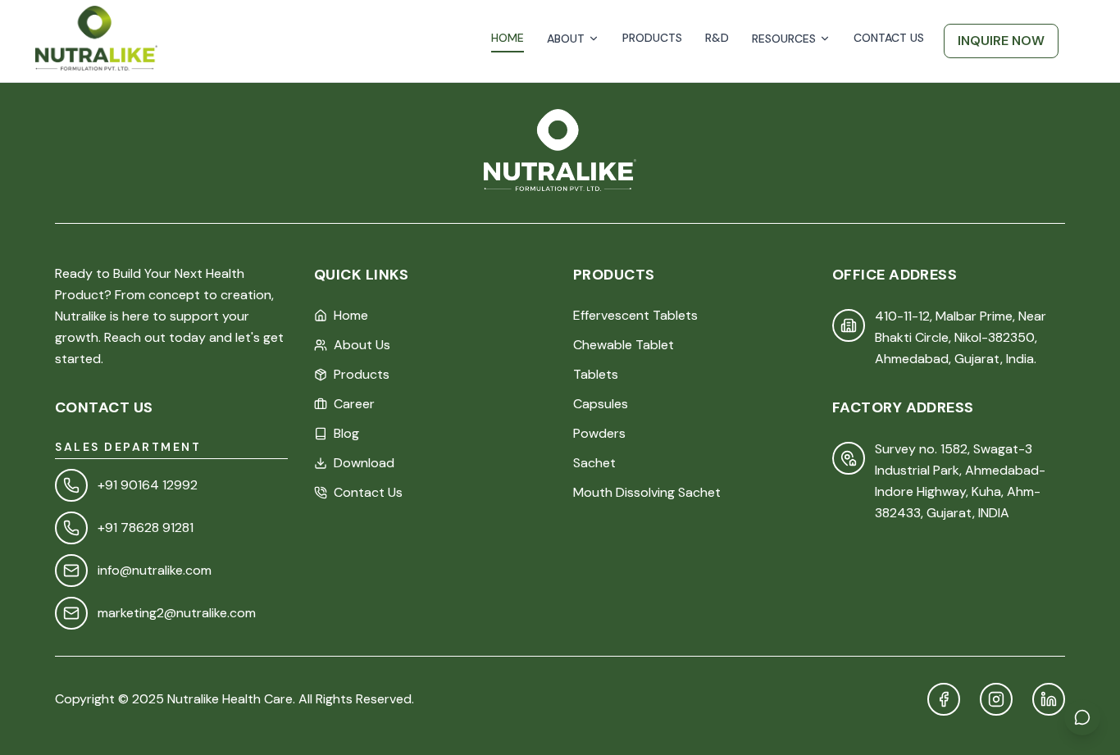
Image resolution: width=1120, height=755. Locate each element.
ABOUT (566, 38)
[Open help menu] (1082, 717)
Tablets (595, 374)
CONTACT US (889, 37)
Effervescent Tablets (635, 315)
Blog (346, 433)
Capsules (600, 403)
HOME (507, 37)
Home (351, 315)
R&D (717, 37)
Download (364, 462)
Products (361, 374)
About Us (362, 344)
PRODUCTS (652, 37)
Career (354, 403)
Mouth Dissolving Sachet (647, 492)
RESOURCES (784, 38)
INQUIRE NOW (1001, 40)
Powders (599, 433)
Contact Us (368, 492)
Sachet (594, 462)
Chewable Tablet (623, 344)
